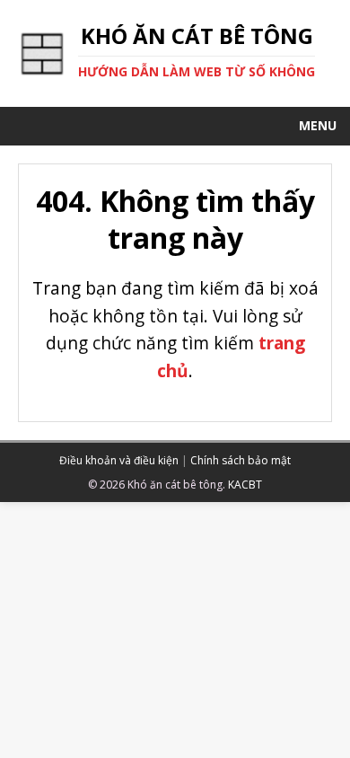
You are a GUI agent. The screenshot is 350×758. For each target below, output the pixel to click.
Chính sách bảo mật (240, 460)
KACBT (245, 484)
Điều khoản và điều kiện (119, 460)
